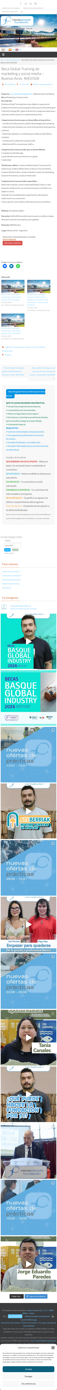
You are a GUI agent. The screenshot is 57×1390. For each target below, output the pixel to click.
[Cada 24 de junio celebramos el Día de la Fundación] (28, 1151)
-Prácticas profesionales (11, 579)
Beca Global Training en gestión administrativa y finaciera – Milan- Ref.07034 (13, 371)
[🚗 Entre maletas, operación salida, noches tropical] (28, 754)
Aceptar (28, 1369)
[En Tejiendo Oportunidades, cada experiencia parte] (28, 1037)
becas (16, 347)
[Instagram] (35, 3)
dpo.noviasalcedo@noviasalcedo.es (43, 1340)
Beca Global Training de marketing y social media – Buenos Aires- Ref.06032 (11, 297)
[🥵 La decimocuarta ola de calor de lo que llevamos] (28, 868)
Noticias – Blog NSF (10, 12)
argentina (9, 347)
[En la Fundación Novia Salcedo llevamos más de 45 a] (28, 1094)
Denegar (28, 1376)
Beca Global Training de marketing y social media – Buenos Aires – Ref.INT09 (11, 331)
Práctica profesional (12, 60)
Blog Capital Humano (11, 8)
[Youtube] (26, 3)
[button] (53, 1347)
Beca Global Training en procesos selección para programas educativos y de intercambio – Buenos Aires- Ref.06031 (38, 299)
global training (24, 347)
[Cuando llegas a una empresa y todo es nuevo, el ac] (28, 924)
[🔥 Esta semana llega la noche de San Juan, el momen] (28, 1207)
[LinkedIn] (30, 3)
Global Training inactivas (42, 84)
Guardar (8, 355)
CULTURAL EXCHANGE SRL (21, 94)
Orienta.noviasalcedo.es (33, 8)
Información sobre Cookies (10, 1323)
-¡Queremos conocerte (10, 571)
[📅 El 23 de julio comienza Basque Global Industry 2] (28, 698)
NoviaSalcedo (10, 84)
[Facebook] (21, 3)
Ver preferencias (28, 1384)
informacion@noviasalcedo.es (37, 1316)
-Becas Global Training (10, 583)
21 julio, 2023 (24, 84)
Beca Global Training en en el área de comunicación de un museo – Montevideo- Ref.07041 (42, 371)
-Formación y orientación (11, 575)
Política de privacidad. (29, 1323)
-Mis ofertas (6, 588)
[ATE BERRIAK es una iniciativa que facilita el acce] (28, 811)
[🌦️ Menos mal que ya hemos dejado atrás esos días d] (28, 981)
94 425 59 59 (17, 1316)
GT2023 (34, 347)
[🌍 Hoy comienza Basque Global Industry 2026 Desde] (28, 641)
